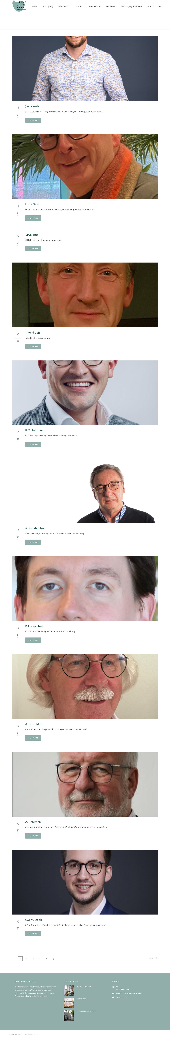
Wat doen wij (64, 6)
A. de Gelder (33, 724)
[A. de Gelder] (85, 686)
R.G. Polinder (34, 430)
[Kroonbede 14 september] (69, 1015)
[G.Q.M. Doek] (85, 882)
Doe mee (79, 6)
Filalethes (110, 6)
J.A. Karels (32, 106)
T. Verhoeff (32, 332)
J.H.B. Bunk (33, 234)
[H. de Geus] (85, 166)
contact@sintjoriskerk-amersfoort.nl (129, 993)
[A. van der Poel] (85, 490)
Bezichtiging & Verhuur (131, 6)
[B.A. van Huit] (85, 588)
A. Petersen (33, 822)
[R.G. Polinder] (85, 392)
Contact (150, 6)
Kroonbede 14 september (86, 1011)
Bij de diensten (82, 999)
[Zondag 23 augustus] (69, 990)
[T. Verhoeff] (85, 295)
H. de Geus (32, 204)
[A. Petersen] (85, 784)
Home (34, 6)
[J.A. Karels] (85, 68)
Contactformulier (122, 997)
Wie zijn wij (47, 6)
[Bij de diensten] (69, 1003)
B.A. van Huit (34, 626)
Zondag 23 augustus (84, 986)
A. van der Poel (35, 528)
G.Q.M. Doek (33, 919)
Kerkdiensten (95, 6)
